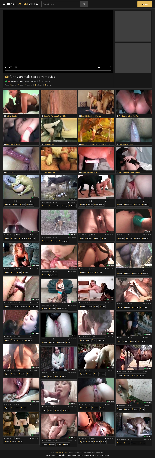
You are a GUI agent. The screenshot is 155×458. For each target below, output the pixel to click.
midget (32, 238)
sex (21, 85)
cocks (91, 272)
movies (29, 85)
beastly (135, 443)
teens (143, 443)
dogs (30, 374)
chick (23, 204)
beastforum (100, 204)
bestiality (23, 238)
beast (103, 306)
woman (145, 204)
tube (59, 444)
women (129, 238)
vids (68, 342)
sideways (145, 273)
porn (14, 85)
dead (26, 272)
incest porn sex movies (90, 455)
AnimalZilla (20, 4)
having (97, 238)
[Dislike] (9, 81)
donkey (73, 206)
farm (20, 442)
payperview (53, 275)
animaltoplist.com (74, 455)
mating (54, 241)
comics (58, 410)
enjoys (65, 206)
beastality (141, 375)
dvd (104, 238)
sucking (99, 272)
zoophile (136, 273)
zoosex (95, 408)
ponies (145, 238)
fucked (127, 273)
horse (16, 204)
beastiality (128, 204)
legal (24, 408)
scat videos (104, 455)
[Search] (84, 4)
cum (104, 442)
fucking (137, 238)
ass (142, 409)
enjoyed (31, 204)
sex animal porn (62, 455)
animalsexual (62, 309)
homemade (34, 306)
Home (145, 4)
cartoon (66, 410)
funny (48, 85)
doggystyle (64, 241)
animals (39, 85)
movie (13, 442)
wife (102, 408)
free (7, 272)
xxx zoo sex (50, 455)
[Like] (6, 81)
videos (137, 204)
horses (63, 376)
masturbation (55, 206)
